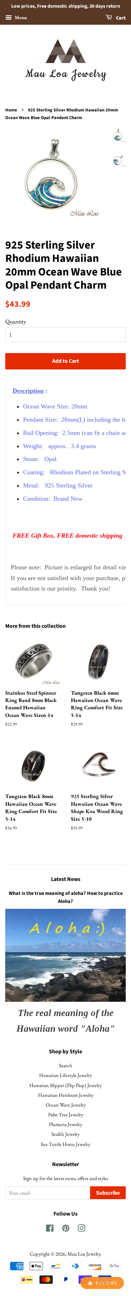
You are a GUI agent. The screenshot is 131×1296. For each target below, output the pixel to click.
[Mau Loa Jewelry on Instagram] (81, 1229)
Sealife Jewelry (65, 1134)
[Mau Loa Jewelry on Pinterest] (66, 1229)
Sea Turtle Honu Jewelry (65, 1144)
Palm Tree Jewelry (65, 1114)
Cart (120, 18)
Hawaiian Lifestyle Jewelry (65, 1075)
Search (65, 1065)
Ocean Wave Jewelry (66, 1104)
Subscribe (108, 1193)
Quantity (15, 321)
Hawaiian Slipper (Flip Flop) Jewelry (65, 1085)
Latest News (65, 879)
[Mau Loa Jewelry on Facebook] (50, 1229)
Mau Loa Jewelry (83, 1253)
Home (11, 110)
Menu (20, 17)
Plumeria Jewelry (65, 1124)
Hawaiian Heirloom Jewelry (65, 1095)
